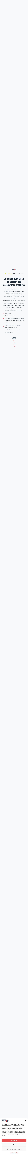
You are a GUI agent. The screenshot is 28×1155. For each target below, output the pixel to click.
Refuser (14, 1145)
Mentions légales (14, 1152)
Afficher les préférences (14, 1149)
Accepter (14, 1140)
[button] (25, 1120)
